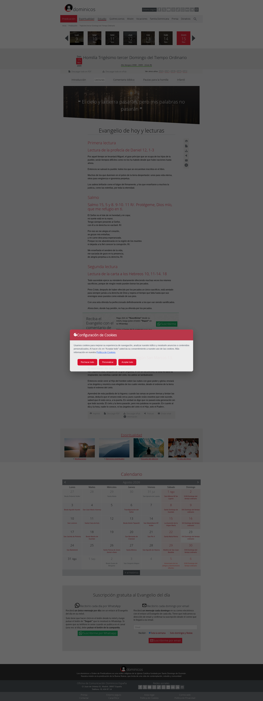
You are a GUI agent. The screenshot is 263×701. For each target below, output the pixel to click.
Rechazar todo (87, 362)
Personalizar (107, 362)
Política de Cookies (105, 352)
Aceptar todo (127, 362)
